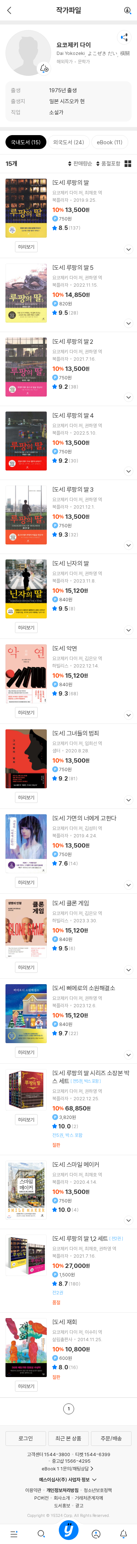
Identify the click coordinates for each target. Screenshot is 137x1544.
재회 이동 (68, 1355)
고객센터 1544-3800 (48, 1454)
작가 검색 (128, 11)
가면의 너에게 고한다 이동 (68, 851)
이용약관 (33, 1490)
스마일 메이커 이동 (68, 1192)
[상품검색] (41, 1534)
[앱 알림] (123, 1534)
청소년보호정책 (98, 1490)
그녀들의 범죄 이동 (68, 766)
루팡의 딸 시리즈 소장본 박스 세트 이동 (68, 1109)
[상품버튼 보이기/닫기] (127, 250)
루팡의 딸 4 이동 (68, 443)
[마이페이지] (96, 1534)
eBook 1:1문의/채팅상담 (65, 1469)
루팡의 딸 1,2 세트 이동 (68, 1271)
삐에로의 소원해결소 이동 (68, 1021)
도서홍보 (62, 1505)
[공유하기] (124, 37)
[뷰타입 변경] (127, 164)
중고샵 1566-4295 (71, 1461)
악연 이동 (68, 681)
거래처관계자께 (89, 1498)
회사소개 (62, 1498)
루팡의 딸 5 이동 (68, 295)
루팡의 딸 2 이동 (68, 369)
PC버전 (41, 1498)
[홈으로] (69, 1534)
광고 (79, 1505)
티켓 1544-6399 (92, 1454)
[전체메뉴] (14, 1534)
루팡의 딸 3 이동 (68, 516)
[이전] (8, 10)
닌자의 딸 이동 (68, 596)
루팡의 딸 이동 (68, 215)
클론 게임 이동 (68, 936)
